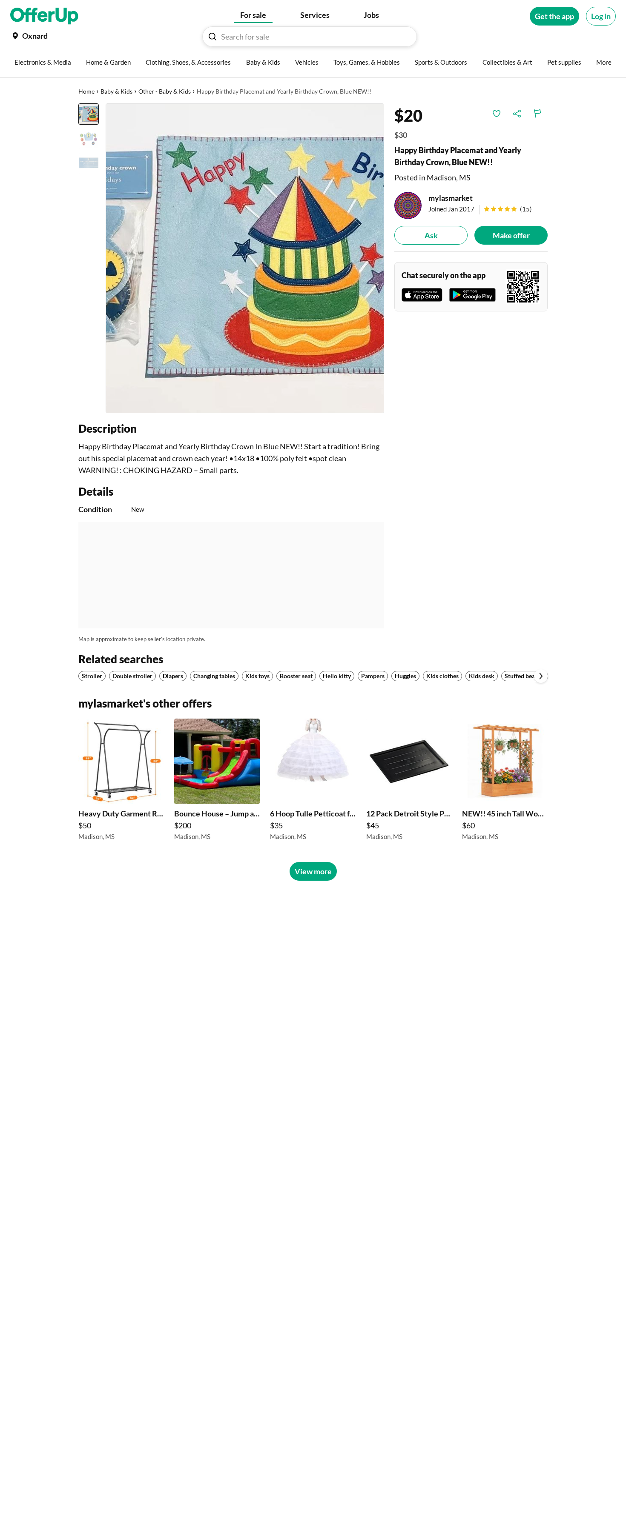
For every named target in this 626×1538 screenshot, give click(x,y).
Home (86, 91)
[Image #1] (88, 114)
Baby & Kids (116, 91)
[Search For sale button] (212, 36)
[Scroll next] (541, 676)
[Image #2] (88, 138)
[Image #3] (88, 163)
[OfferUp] (44, 16)
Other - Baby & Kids (164, 91)
